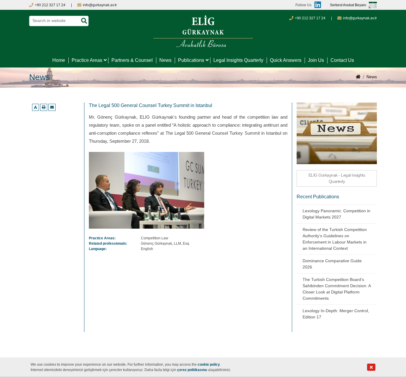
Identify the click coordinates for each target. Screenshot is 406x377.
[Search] (84, 21)
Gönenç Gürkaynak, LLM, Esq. (165, 243)
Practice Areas (87, 60)
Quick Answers (285, 60)
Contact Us (342, 60)
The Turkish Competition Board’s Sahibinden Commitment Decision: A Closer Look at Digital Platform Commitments (337, 289)
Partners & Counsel (132, 60)
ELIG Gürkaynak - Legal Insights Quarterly (337, 178)
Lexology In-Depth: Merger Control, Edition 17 (336, 313)
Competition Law (154, 238)
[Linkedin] (316, 5)
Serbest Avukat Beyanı (348, 5)
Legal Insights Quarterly (238, 60)
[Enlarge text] (35, 107)
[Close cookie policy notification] (371, 367)
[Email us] (52, 107)
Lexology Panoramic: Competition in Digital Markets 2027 (336, 213)
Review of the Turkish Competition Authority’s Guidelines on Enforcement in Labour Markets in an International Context (335, 239)
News (165, 60)
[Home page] (358, 77)
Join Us (316, 60)
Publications (191, 60)
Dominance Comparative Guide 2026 (332, 263)
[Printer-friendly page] (43, 107)
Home (58, 60)
